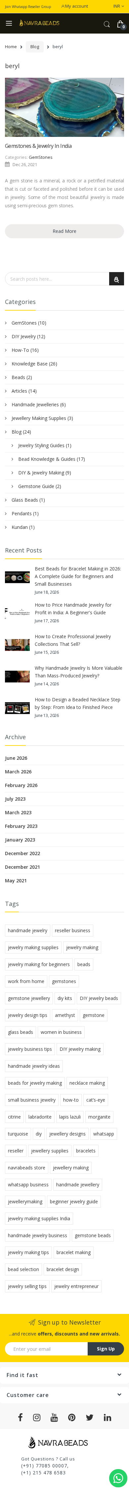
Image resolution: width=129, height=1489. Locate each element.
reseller (15, 1150)
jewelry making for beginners (39, 964)
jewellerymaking (25, 1201)
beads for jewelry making (35, 1083)
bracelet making (74, 1252)
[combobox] (64, 278)
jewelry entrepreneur (76, 1286)
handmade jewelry (27, 930)
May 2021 (16, 880)
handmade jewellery (77, 1184)
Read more (64, 231)
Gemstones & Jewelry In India (38, 145)
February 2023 (21, 826)
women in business (61, 1032)
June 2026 (16, 758)
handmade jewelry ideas (34, 1066)
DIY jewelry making (80, 1049)
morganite (99, 1117)
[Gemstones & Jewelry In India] (64, 107)
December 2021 (22, 867)
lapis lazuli (70, 1117)
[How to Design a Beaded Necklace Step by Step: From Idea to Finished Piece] (17, 708)
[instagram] (37, 1417)
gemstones (64, 981)
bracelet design (63, 1269)
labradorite (40, 1117)
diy (39, 1134)
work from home (26, 981)
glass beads (20, 1032)
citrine (14, 1117)
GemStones (41, 157)
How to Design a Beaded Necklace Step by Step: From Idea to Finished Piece (77, 703)
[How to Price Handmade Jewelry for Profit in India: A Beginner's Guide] (17, 613)
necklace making (87, 1083)
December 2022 (22, 853)
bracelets (86, 1150)
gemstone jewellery (29, 998)
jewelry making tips (28, 1252)
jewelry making (82, 947)
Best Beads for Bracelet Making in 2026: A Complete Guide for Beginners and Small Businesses (78, 576)
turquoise (18, 1134)
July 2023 (15, 799)
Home (11, 47)
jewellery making (71, 1167)
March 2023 (18, 812)
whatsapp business (28, 1184)
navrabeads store (26, 1167)
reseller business (72, 930)
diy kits (65, 998)
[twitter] (90, 1417)
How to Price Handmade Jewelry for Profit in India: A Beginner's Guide (73, 609)
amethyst (65, 1015)
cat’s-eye (95, 1100)
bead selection (23, 1269)
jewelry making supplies (33, 947)
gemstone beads (93, 1235)
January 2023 (20, 840)
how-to (71, 1100)
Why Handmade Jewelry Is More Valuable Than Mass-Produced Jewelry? (78, 672)
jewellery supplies (49, 1150)
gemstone (94, 1015)
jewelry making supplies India (39, 1218)
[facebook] (20, 1417)
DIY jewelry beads (99, 998)
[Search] (116, 278)
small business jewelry (32, 1100)
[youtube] (54, 1417)
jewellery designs (67, 1134)
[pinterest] (72, 1417)
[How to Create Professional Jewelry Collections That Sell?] (17, 645)
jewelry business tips (30, 1049)
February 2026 (21, 785)
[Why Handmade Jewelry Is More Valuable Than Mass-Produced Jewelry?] (17, 676)
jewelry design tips (27, 1015)
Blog (34, 47)
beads (83, 964)
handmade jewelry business (37, 1235)
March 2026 (18, 771)
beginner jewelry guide (74, 1201)
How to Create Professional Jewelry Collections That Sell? (73, 640)
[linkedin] (107, 1417)
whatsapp (103, 1134)
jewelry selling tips (27, 1286)
